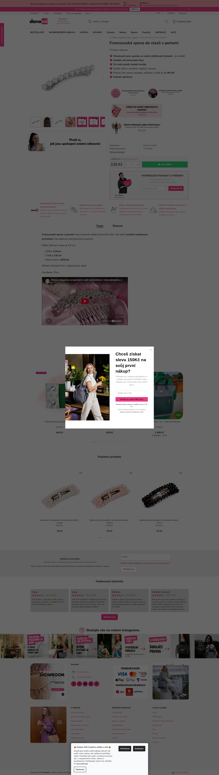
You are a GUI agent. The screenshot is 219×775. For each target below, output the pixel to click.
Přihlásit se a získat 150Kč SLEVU (131, 399)
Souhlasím (139, 748)
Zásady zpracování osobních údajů (132, 412)
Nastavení (80, 769)
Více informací (82, 763)
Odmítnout (124, 748)
